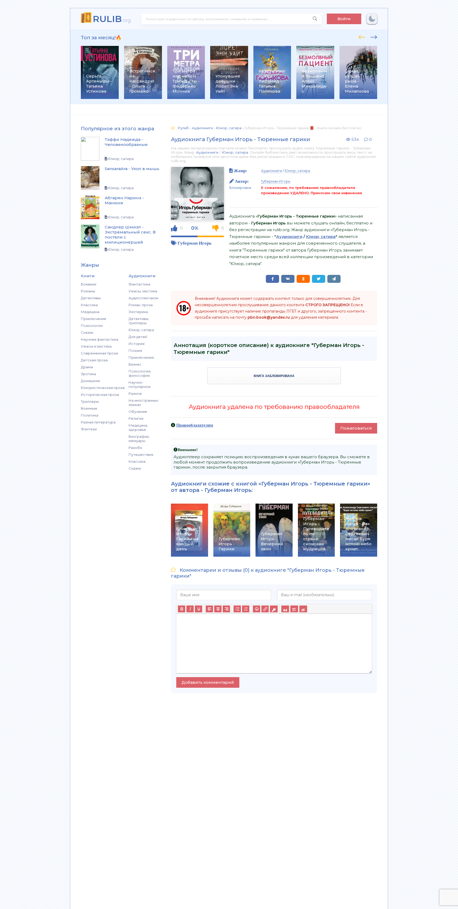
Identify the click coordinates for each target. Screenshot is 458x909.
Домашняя (90, 381)
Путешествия (141, 454)
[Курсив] (190, 608)
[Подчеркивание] (198, 608)
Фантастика (139, 284)
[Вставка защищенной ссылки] (274, 608)
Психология (92, 325)
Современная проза (99, 353)
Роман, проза (141, 305)
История (136, 343)
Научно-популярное (140, 384)
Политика (89, 415)
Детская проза (94, 360)
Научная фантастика (99, 339)
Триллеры (90, 401)
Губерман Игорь (195, 243)
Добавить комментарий (208, 682)
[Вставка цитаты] (285, 608)
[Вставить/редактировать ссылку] (265, 608)
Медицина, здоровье (138, 427)
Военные (89, 408)
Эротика (88, 374)
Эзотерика (138, 312)
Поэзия (135, 350)
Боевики (88, 284)
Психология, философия (140, 373)
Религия (136, 418)
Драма (87, 367)
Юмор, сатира (141, 330)
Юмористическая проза (103, 388)
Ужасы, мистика (143, 291)
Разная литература (98, 422)
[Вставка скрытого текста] (303, 608)
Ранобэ (135, 447)
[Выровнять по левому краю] (209, 608)
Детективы (91, 298)
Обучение (138, 411)
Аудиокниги (207, 152)
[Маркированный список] (237, 608)
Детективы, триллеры (139, 321)
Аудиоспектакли (143, 298)
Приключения (141, 357)
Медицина (90, 312)
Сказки (87, 332)
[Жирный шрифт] (181, 608)
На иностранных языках (143, 402)
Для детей (138, 337)
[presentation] (362, 36)
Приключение (93, 319)
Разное (135, 393)
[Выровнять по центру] (218, 608)
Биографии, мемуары (139, 438)
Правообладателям (194, 425)
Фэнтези (89, 429)
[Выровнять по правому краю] (226, 608)
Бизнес (135, 364)
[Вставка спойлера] (294, 608)
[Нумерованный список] (245, 608)
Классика (89, 305)
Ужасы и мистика (96, 346)
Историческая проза (100, 394)
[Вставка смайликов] (256, 608)
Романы (88, 291)
